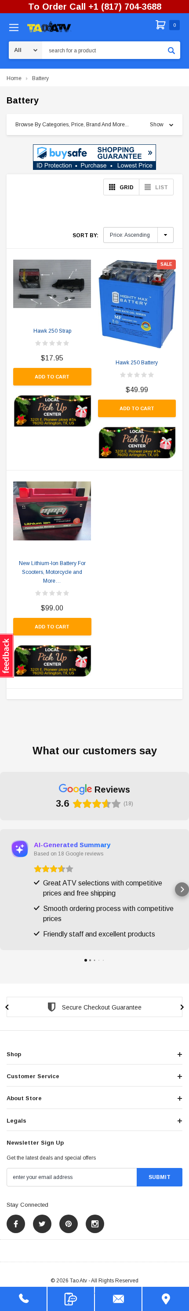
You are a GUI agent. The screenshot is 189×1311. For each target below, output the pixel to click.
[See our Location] (165, 1299)
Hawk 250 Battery (137, 363)
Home (14, 78)
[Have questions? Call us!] (23, 1299)
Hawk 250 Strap (52, 331)
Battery (40, 78)
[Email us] (118, 1299)
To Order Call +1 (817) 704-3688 (94, 6)
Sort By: (85, 235)
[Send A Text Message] (70, 1299)
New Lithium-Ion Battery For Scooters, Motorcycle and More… (52, 572)
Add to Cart (52, 376)
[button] (94, 157)
